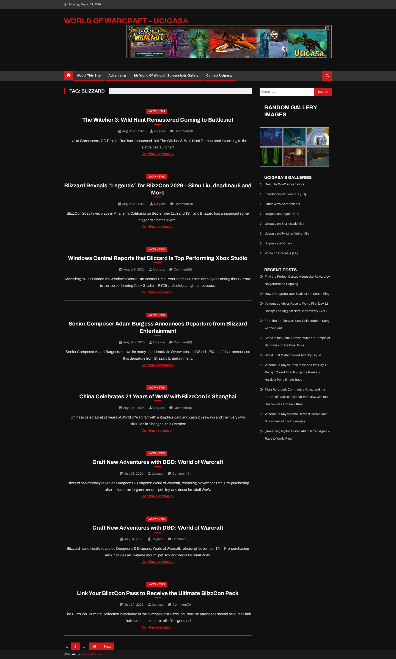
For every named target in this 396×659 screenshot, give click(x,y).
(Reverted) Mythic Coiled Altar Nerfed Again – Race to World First (297, 434)
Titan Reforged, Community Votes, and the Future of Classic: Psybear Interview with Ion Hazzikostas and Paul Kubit (296, 397)
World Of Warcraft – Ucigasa (126, 21)
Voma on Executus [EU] (281, 253)
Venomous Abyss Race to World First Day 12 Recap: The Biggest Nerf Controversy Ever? (296, 307)
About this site (89, 75)
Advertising (117, 75)
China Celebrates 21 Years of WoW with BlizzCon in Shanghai (157, 396)
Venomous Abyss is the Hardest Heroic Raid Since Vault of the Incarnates (296, 417)
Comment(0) (184, 131)
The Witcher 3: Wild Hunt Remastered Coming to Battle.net (157, 120)
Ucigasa (160, 131)
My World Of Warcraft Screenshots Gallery (166, 75)
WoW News (157, 111)
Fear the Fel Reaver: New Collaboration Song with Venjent (297, 324)
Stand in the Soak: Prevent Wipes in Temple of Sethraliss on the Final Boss (297, 341)
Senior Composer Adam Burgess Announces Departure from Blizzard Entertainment (158, 327)
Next (107, 646)
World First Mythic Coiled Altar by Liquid (293, 355)
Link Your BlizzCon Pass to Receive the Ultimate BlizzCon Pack (158, 593)
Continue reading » (157, 154)
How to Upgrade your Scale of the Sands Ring (297, 293)
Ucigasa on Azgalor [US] (282, 214)
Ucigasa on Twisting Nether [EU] (288, 233)
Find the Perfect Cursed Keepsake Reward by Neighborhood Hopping (297, 280)
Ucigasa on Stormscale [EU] (285, 223)
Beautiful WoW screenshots (284, 184)
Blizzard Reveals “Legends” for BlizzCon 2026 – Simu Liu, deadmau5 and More (158, 189)
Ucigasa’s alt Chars (278, 243)
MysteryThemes (91, 654)
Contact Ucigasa (219, 75)
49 (94, 646)
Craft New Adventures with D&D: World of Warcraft (157, 462)
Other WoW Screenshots (282, 204)
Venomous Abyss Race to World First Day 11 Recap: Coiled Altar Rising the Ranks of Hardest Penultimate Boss (296, 372)
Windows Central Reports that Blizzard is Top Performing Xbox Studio (158, 258)
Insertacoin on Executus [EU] (285, 194)
